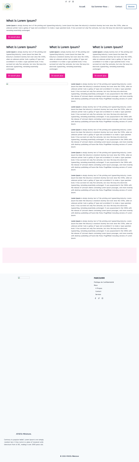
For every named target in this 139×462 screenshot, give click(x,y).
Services (98, 294)
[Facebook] (66, 1)
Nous (96, 285)
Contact (118, 7)
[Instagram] (73, 1)
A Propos (98, 288)
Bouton (131, 7)
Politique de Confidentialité (104, 282)
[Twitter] (69, 1)
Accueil (82, 7)
